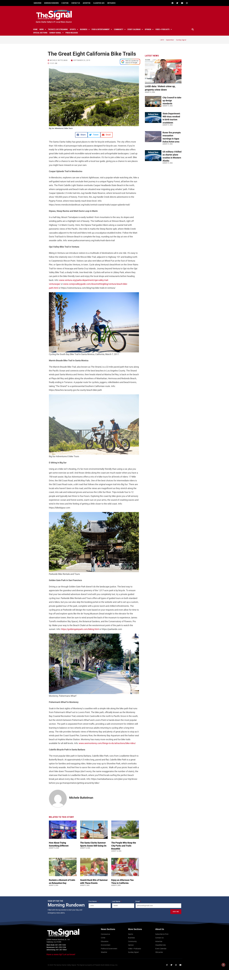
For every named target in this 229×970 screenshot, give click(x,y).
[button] (192, 29)
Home (35, 29)
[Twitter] (177, 3)
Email (137, 901)
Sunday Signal (55, 33)
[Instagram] (187, 3)
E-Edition (65, 3)
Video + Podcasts (162, 29)
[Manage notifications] (223, 965)
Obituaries (111, 3)
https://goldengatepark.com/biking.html (80, 629)
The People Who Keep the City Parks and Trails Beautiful (123, 845)
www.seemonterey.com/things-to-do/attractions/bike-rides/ (107, 743)
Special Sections (40, 33)
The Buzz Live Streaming (58, 29)
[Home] (157, 40)
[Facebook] (172, 3)
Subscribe (37, 3)
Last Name (116, 901)
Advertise (86, 3)
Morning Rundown (51, 3)
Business (83, 29)
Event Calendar (134, 29)
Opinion (148, 29)
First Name (92, 901)
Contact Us (75, 3)
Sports (73, 29)
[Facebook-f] (167, 965)
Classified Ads (98, 3)
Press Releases (71, 33)
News (41, 29)
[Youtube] (182, 3)
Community (118, 29)
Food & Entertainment (101, 29)
